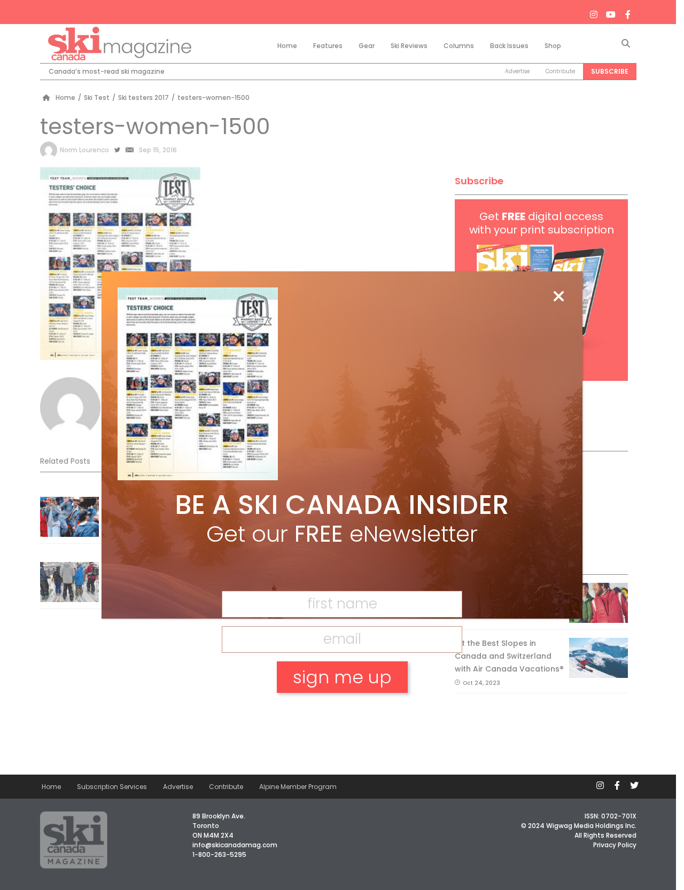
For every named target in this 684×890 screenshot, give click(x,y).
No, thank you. (342, 714)
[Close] (558, 297)
